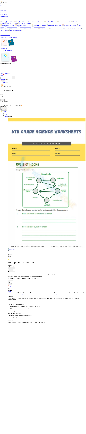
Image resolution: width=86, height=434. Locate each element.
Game (2, 75)
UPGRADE (3, 106)
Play (9, 282)
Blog (9, 73)
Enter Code (3, 79)
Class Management (4, 73)
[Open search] (3, 81)
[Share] (11, 254)
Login (6, 79)
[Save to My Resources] (9, 254)
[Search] (13, 77)
